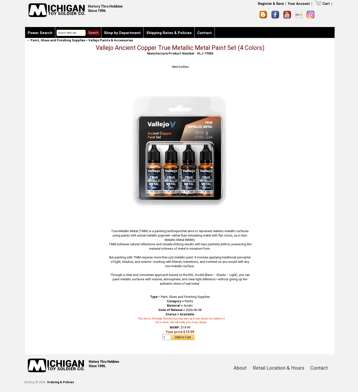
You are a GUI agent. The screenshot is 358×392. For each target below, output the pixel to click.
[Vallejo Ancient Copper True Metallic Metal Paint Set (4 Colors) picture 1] (180, 79)
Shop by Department (122, 33)
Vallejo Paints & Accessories (110, 40)
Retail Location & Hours (278, 368)
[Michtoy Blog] (264, 15)
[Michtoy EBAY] (299, 15)
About (240, 368)
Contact (204, 33)
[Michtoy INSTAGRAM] (311, 15)
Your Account (299, 4)
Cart (326, 4)
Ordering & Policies (60, 382)
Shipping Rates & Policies (169, 33)
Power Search (40, 33)
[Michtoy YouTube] (288, 15)
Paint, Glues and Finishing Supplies (57, 40)
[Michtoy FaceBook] (276, 15)
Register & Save (271, 4)
